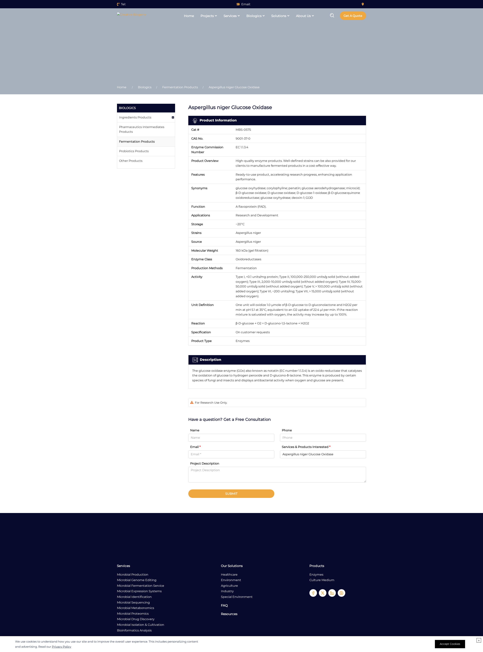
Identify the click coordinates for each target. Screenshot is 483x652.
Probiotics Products (134, 151)
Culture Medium (321, 580)
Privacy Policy (61, 646)
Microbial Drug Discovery (136, 619)
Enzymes (316, 574)
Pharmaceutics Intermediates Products (141, 129)
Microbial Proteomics (133, 613)
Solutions (278, 16)
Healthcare (229, 574)
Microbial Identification (134, 597)
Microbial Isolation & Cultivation (140, 625)
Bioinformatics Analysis (134, 630)
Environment (231, 580)
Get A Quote (353, 16)
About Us (303, 16)
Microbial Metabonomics (135, 608)
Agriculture (229, 585)
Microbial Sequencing (133, 602)
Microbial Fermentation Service (140, 585)
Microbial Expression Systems (139, 591)
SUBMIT (231, 493)
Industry (227, 591)
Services (230, 16)
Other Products (130, 161)
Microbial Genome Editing (136, 580)
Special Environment (237, 597)
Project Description (204, 463)
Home (189, 16)
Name (194, 430)
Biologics (253, 16)
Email (195, 447)
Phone (287, 430)
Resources (229, 614)
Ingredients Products (135, 117)
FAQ (224, 605)
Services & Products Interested (306, 447)
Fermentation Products (180, 87)
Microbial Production (132, 574)
